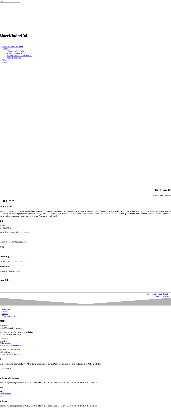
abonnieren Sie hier (65, 406)
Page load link (5, 394)
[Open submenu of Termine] (9, 49)
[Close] (1, 396)
